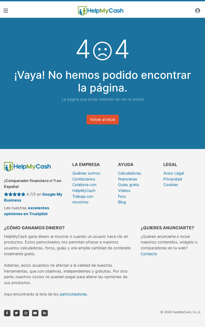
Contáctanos (83, 179)
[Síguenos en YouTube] (35, 313)
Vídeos (124, 190)
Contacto (149, 253)
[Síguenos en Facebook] (7, 313)
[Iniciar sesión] (197, 11)
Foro (122, 196)
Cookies (170, 184)
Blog (122, 202)
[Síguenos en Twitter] (16, 313)
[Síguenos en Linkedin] (44, 313)
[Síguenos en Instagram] (26, 313)
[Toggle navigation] (5, 11)
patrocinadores (73, 294)
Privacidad (172, 179)
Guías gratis (128, 184)
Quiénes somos (86, 173)
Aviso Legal (173, 173)
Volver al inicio (102, 119)
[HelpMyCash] (100, 10)
